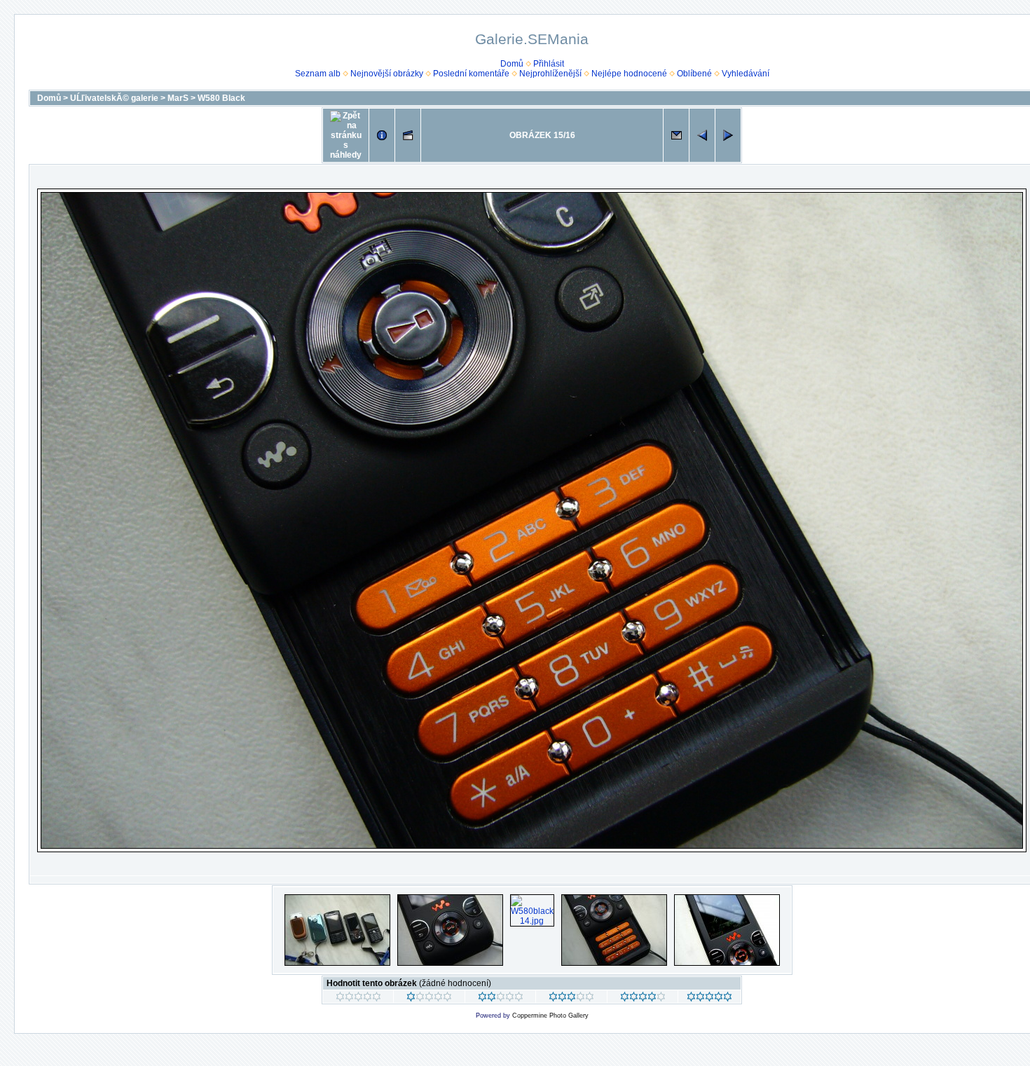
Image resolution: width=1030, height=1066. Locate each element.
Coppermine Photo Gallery (550, 1015)
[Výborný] (643, 999)
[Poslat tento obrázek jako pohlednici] (676, 135)
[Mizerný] (429, 999)
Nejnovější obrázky (386, 73)
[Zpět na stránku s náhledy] (346, 135)
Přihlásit (548, 64)
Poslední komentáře (471, 73)
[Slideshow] (407, 135)
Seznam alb (318, 73)
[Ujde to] (500, 999)
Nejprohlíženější (550, 73)
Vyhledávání (745, 73)
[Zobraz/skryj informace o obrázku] (381, 135)
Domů (511, 64)
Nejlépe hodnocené (629, 73)
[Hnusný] (358, 999)
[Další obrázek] (728, 135)
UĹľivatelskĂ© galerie (114, 98)
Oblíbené (694, 73)
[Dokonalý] (709, 999)
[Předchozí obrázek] (702, 135)
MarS (177, 98)
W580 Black (221, 98)
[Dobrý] (571, 999)
